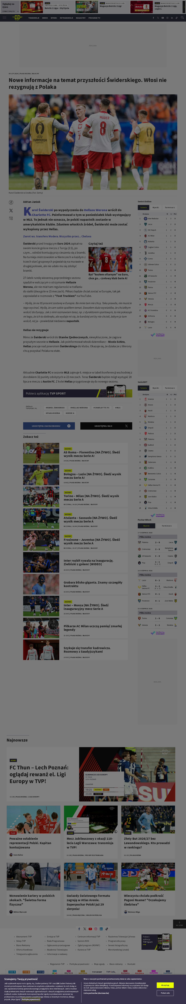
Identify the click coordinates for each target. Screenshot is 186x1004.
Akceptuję (165, 985)
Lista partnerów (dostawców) (96, 993)
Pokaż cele (165, 993)
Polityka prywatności (31, 999)
